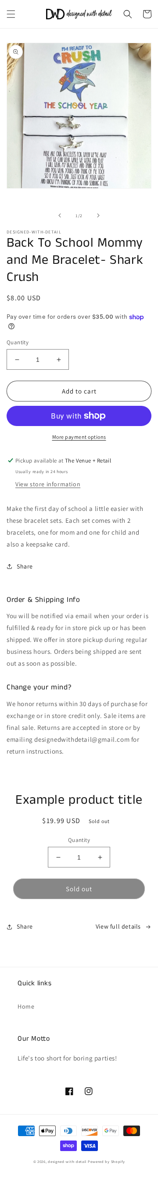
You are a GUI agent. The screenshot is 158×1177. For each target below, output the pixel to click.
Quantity (18, 342)
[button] (11, 14)
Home (26, 1006)
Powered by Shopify (106, 1161)
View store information (47, 484)
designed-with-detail (67, 1161)
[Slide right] (98, 215)
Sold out (79, 889)
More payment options (79, 437)
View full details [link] (118, 926)
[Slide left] (59, 215)
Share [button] (25, 566)
